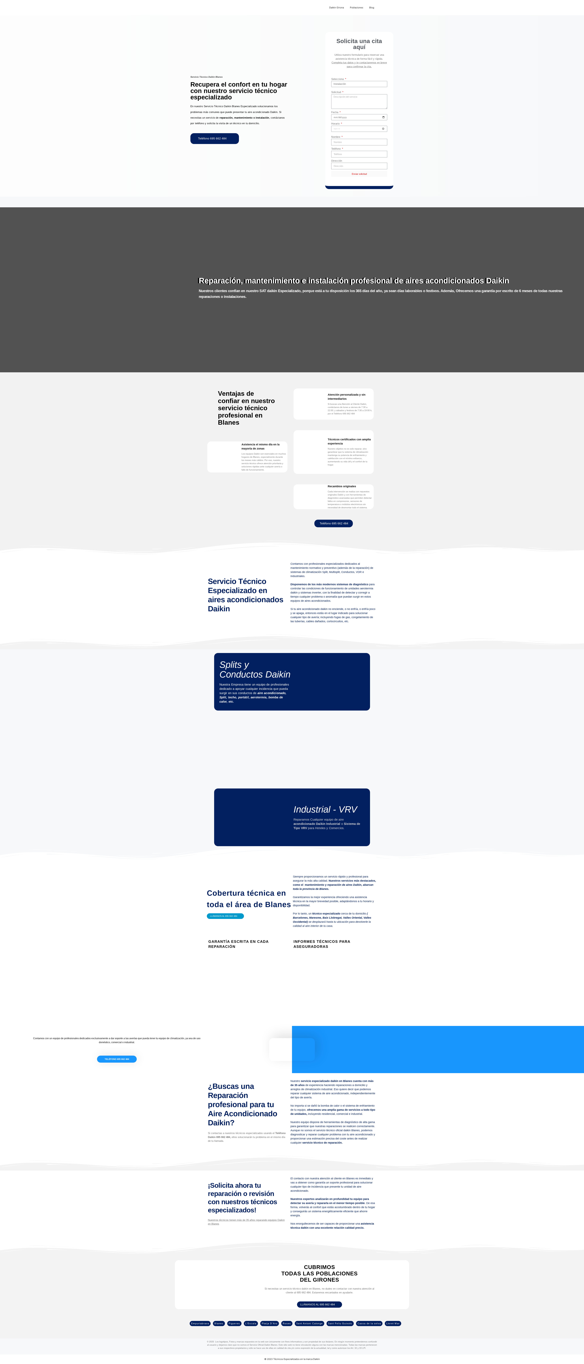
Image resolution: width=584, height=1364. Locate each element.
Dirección (336, 160)
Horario (335, 123)
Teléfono (336, 148)
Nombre (336, 136)
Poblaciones (356, 7)
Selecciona (337, 79)
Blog (371, 7)
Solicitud (336, 92)
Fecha (335, 112)
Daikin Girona (336, 7)
